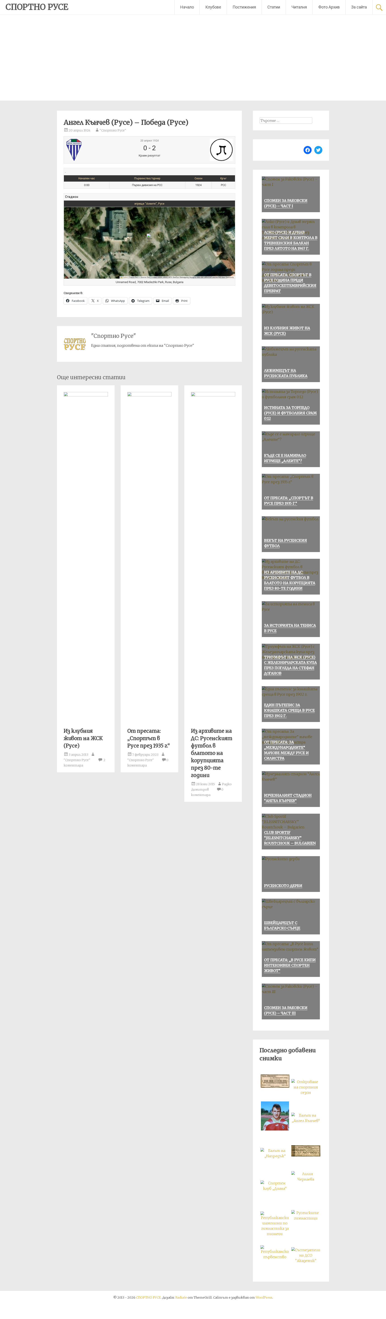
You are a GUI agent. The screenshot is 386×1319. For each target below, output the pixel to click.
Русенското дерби (283, 885)
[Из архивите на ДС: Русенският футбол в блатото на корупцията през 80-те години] (213, 395)
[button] (149, 238)
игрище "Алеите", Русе (149, 203)
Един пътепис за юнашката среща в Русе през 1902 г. (289, 710)
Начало (187, 7)
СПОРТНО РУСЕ (37, 7)
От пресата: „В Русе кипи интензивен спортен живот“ (290, 965)
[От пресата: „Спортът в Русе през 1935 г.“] (149, 395)
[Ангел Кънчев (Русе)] (94, 150)
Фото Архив (329, 7)
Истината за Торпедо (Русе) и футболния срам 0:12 (290, 413)
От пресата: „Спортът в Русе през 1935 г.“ (148, 738)
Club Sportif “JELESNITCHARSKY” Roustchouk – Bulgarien (290, 837)
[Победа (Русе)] (204, 150)
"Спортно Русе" (113, 130)
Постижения (244, 7)
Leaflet (125, 277)
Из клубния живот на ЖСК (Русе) (83, 738)
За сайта (359, 7)
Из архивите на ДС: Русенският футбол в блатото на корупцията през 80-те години (211, 753)
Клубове (213, 7)
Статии (273, 7)
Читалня (299, 7)
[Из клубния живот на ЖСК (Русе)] (86, 395)
